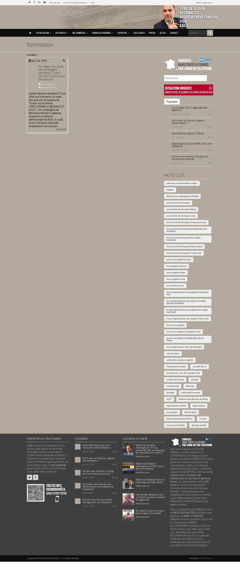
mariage (194, 379)
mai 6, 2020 (87, 493)
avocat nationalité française (178, 259)
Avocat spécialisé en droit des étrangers (184, 347)
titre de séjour (190, 412)
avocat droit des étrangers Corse (180, 216)
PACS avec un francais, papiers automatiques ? (188, 121)
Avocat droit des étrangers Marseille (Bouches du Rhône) (186, 230)
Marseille (170, 392)
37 (212, 163)
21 (116, 451)
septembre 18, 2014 (180, 114)
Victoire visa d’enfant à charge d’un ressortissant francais (190, 157)
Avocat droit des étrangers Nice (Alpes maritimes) (183, 238)
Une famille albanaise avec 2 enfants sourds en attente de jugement (150, 497)
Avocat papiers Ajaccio (176, 266)
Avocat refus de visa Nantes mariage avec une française (97, 501)
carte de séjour (172, 353)
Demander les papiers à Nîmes (188, 133)
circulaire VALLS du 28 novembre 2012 (183, 373)
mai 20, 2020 (178, 127)
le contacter (59, 465)
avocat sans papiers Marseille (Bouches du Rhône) (185, 339)
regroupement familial (176, 405)
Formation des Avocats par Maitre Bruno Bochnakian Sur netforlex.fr (98, 487)
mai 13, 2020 (177, 163)
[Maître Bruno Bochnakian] (55, 17)
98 (212, 114)
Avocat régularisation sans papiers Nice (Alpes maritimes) (187, 311)
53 (212, 137)
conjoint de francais (175, 379)
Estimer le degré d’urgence (75, 2)
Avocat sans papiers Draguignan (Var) (183, 331)
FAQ (93, 2)
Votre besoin (42, 32)
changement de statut (176, 366)
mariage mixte (172, 386)
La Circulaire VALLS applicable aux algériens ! (189, 109)
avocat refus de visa (175, 285)
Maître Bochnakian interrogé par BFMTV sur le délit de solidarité (150, 466)
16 (116, 493)
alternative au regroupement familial (182, 196)
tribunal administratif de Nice (179, 419)
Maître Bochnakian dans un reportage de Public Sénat (150, 481)
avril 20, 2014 (178, 137)
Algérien (170, 190)
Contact (174, 32)
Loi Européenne (48, 84)
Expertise (122, 32)
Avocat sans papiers (175, 325)
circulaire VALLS (200, 366)
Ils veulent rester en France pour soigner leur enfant (150, 512)
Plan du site (54, 2)
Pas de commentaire (50, 87)
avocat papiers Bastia (175, 272)
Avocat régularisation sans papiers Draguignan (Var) (187, 293)
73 (212, 127)
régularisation (199, 405)
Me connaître (78, 32)
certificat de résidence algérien (179, 360)
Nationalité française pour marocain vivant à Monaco (96, 446)
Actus (163, 32)
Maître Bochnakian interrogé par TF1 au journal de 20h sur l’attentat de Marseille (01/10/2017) (150, 449)
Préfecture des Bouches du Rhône (193, 399)
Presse (152, 32)
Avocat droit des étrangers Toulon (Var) (183, 253)
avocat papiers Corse (175, 279)
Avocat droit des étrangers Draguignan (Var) (186, 222)
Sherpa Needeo (206, 558)
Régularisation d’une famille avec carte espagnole (192, 145)
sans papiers (172, 412)
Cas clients (139, 32)
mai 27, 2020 (88, 451)
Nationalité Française (190, 392)
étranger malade (199, 425)
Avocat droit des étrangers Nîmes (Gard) (184, 246)
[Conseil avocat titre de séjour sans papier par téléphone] (188, 64)
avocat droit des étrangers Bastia (181, 209)
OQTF (169, 399)
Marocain (190, 386)
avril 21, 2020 (88, 506)
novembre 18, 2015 (180, 150)
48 (212, 150)
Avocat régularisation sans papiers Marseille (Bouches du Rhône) (186, 302)
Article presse (142, 456)
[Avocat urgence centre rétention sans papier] (188, 89)
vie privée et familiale (175, 425)
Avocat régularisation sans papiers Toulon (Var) (187, 318)
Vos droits (60, 32)
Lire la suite (61, 129)
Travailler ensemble (101, 32)
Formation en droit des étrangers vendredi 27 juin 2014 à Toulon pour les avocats (52, 72)
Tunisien (203, 419)
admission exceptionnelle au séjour (181, 183)
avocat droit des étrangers (178, 203)
